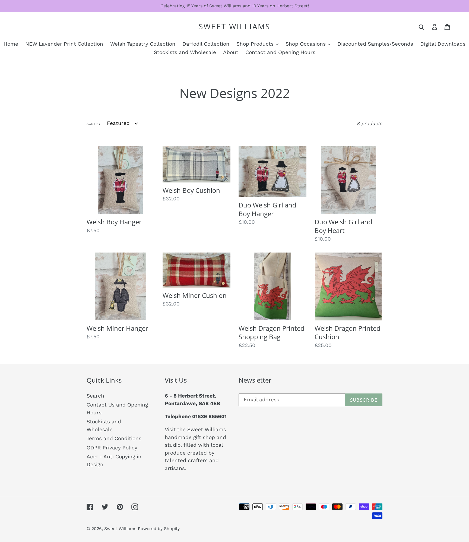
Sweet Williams (234, 26)
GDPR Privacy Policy (112, 448)
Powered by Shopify (159, 528)
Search (95, 396)
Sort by (93, 124)
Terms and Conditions (114, 438)
